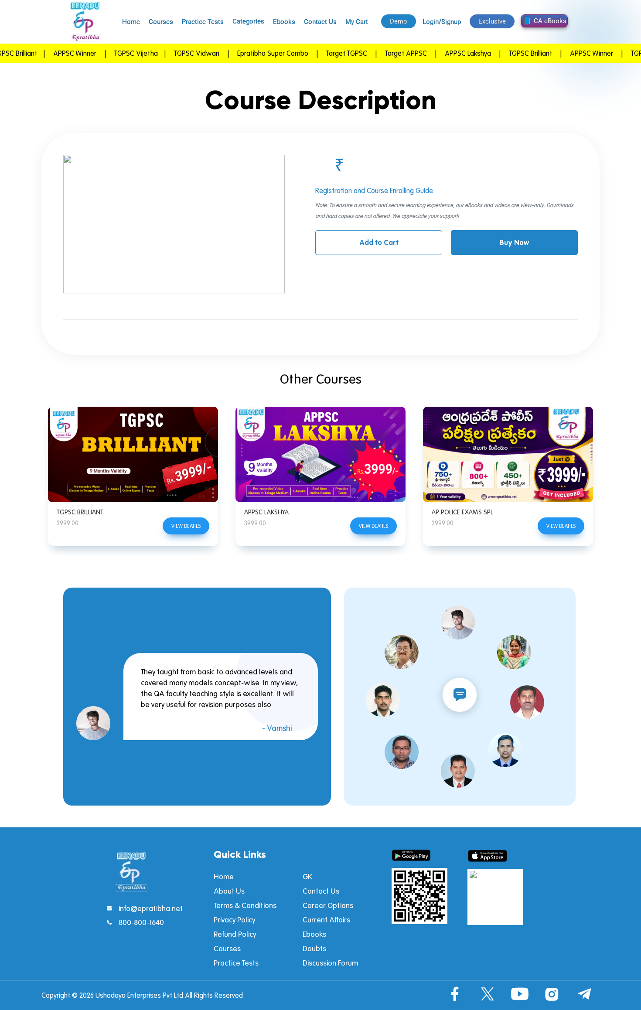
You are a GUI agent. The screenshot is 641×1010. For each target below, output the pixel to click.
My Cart (356, 22)
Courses (161, 22)
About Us (229, 891)
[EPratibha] (85, 22)
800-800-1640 (141, 922)
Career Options (328, 905)
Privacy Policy (234, 920)
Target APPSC (385, 53)
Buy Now (514, 242)
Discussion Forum (330, 963)
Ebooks (284, 22)
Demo (398, 21)
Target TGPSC (326, 53)
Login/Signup (442, 22)
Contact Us (320, 22)
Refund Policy (235, 934)
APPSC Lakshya (266, 512)
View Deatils (186, 526)
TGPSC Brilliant (80, 512)
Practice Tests (203, 22)
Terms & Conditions (245, 905)
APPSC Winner (54, 53)
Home (131, 22)
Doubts (314, 948)
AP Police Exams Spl (462, 512)
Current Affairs (326, 920)
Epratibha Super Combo (252, 53)
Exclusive (492, 21)
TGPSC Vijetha (115, 53)
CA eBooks (550, 21)
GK (307, 876)
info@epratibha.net (151, 908)
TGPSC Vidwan (176, 53)
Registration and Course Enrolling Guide (374, 190)
